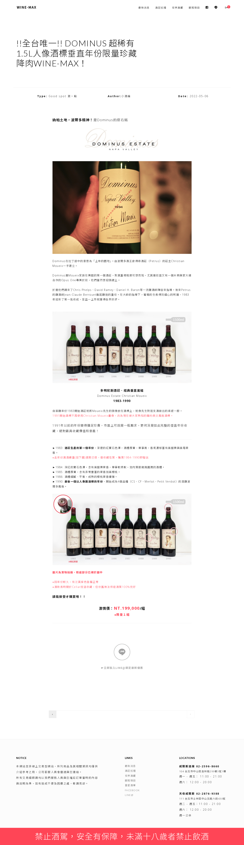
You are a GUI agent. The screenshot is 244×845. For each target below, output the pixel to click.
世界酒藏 (177, 7)
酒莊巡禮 (160, 7)
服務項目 (194, 7)
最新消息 (143, 7)
